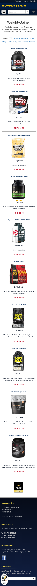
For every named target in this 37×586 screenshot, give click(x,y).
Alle (10, 38)
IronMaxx (24, 38)
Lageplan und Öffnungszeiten (11, 516)
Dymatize (17, 38)
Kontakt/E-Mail (9, 537)
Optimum (11, 42)
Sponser (18, 42)
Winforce (32, 42)
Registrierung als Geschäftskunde (13, 549)
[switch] (4, 583)
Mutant (31, 38)
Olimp (4, 42)
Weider (25, 42)
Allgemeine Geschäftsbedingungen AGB (15, 552)
